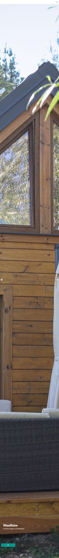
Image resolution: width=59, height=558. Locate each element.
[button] (2, 280)
